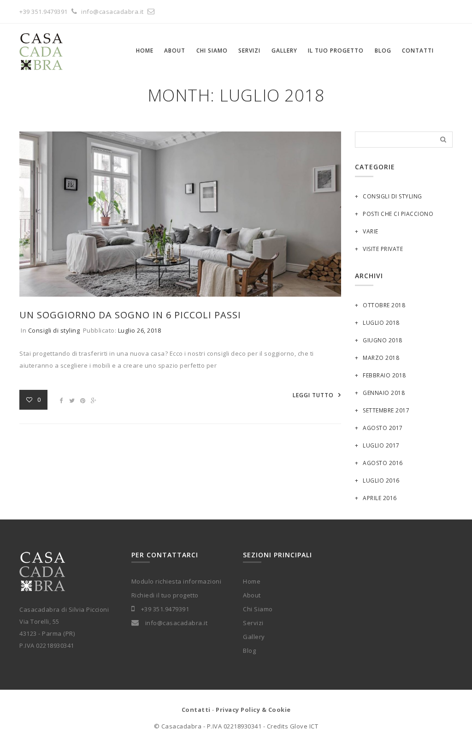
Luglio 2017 (381, 445)
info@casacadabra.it (113, 11)
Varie (370, 231)
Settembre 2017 (386, 410)
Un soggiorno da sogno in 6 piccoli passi (130, 315)
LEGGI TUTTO (313, 395)
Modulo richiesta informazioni (176, 581)
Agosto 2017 (383, 428)
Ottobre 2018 (384, 305)
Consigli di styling (54, 330)
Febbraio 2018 (384, 375)
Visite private (383, 249)
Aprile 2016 (380, 498)
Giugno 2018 (382, 340)
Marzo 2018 (381, 358)
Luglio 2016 (381, 480)
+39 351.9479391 (43, 11)
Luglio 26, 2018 (139, 330)
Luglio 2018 (381, 323)
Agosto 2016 (383, 463)
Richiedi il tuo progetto (165, 595)
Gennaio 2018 (384, 393)
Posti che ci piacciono (398, 214)
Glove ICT (304, 726)
